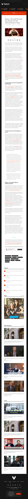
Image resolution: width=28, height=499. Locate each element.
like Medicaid (13, 96)
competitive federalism (14, 255)
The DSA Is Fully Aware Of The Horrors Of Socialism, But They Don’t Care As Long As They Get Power (13, 452)
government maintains (15, 140)
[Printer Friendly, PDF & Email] (19, 40)
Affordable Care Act (8, 255)
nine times (20, 57)
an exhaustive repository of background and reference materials (13, 75)
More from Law (7, 325)
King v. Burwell (7, 260)
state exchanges (18, 260)
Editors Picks (14, 257)
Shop (5, 295)
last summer (16, 146)
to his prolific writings (19, 76)
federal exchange (20, 257)
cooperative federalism (8, 257)
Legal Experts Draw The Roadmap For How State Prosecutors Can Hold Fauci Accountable (14, 394)
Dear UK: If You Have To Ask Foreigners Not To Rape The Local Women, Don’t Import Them (13, 417)
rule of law (12, 260)
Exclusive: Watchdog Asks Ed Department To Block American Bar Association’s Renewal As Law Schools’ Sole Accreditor (14, 341)
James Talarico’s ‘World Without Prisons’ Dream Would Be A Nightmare (13, 377)
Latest (5, 400)
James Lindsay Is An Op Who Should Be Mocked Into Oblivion (13, 468)
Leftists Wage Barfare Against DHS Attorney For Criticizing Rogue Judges (14, 359)
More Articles (19, 249)
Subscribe (18, 493)
